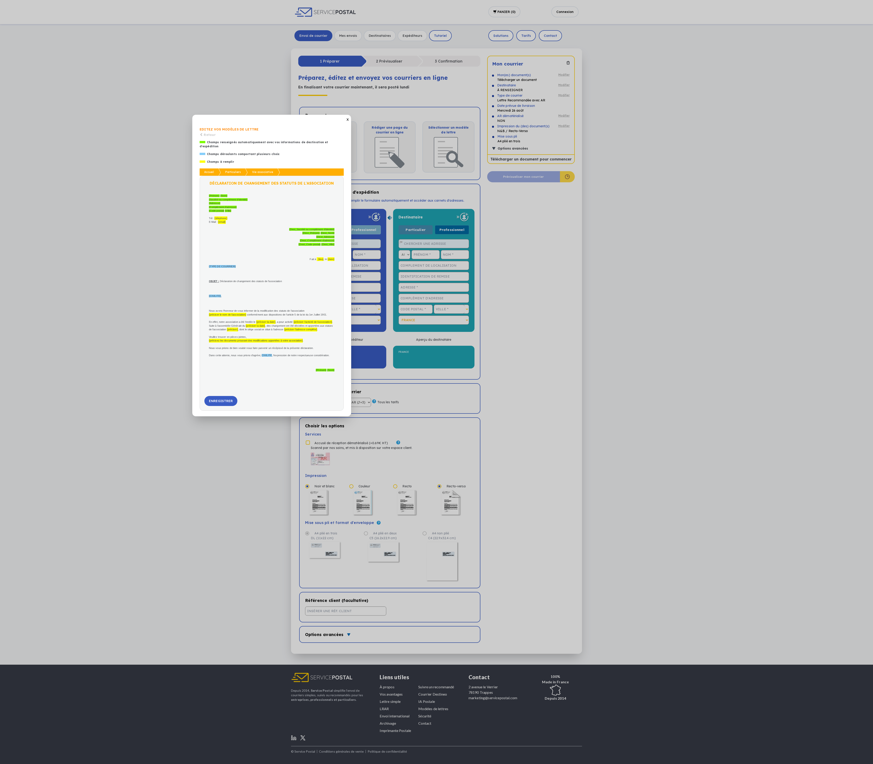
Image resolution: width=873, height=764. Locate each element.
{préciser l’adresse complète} (300, 329)
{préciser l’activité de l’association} (313, 322)
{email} (222, 221)
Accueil (209, 172)
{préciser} (232, 329)
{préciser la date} (266, 322)
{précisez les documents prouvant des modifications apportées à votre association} (256, 340)
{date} (331, 259)
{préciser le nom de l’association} (227, 314)
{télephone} (220, 218)
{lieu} (321, 259)
